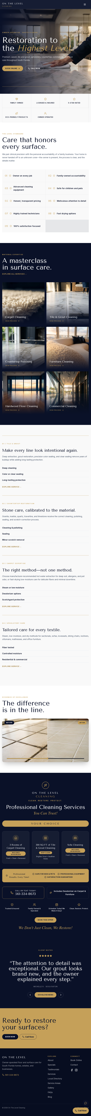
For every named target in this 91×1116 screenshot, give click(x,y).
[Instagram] (76, 1070)
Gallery (51, 1088)
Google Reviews (45, 995)
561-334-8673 (12, 1075)
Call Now (35, 68)
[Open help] (86, 1103)
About (50, 1060)
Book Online (11, 68)
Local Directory (55, 1078)
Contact (74, 1065)
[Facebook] (71, 1070)
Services (51, 1074)
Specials (51, 1065)
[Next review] (60, 995)
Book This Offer (45, 920)
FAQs (50, 1092)
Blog (50, 1097)
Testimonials (53, 1069)
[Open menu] (86, 4)
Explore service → (12, 487)
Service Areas (54, 1083)
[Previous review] (30, 995)
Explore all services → (14, 274)
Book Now (10, 1037)
